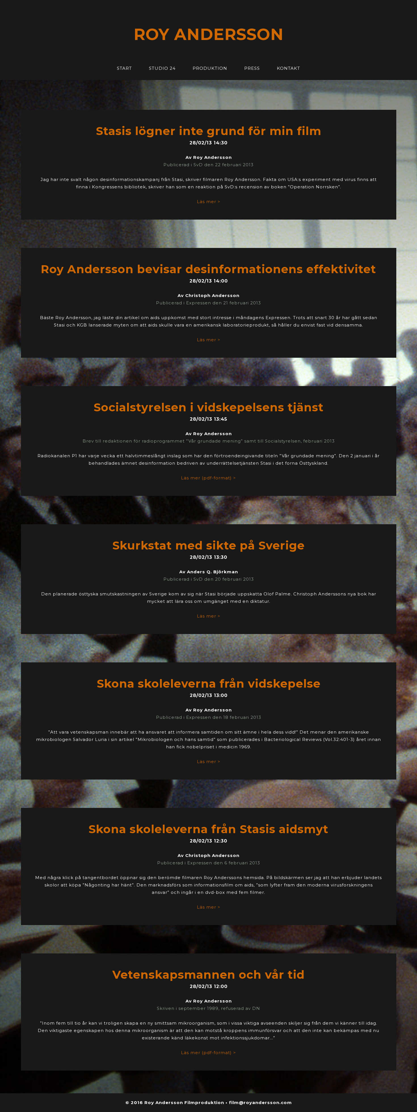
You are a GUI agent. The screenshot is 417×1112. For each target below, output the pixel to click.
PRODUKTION (210, 68)
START (124, 68)
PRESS (252, 68)
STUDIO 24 (162, 68)
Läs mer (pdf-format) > (208, 478)
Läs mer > (208, 201)
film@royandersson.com (260, 1102)
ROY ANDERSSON (209, 34)
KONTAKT (288, 68)
